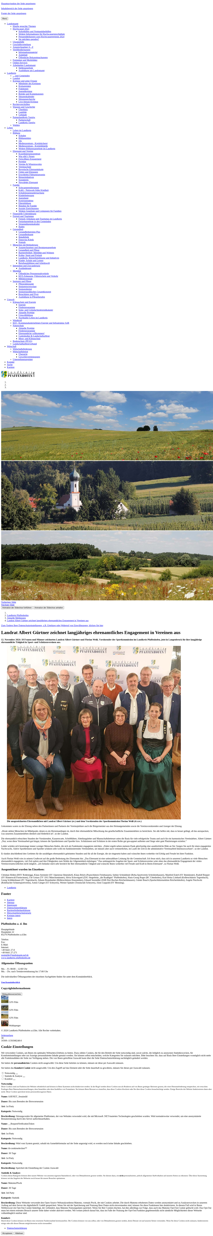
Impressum (12, 905)
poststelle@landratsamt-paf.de (15, 955)
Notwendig (10, 1073)
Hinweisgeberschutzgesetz (19, 913)
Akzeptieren (7, 1233)
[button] (12, 23)
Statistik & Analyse (13, 1076)
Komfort (8, 1079)
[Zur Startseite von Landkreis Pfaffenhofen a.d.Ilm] (18, 377)
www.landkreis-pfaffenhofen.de (15, 957)
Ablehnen (19, 1233)
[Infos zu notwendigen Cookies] (17, 1073)
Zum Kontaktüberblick (10, 982)
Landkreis (11, 887)
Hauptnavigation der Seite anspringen (18, 3)
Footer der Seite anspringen (13, 13)
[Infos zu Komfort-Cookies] (14, 1079)
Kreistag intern (13, 915)
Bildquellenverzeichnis (11, 994)
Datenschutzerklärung (17, 907)
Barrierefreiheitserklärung (18, 910)
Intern (9, 918)
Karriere (10, 900)
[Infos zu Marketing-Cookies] (24, 1076)
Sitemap (10, 902)
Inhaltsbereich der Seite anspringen (17, 8)
